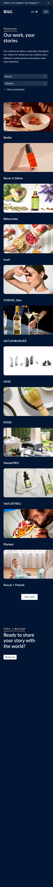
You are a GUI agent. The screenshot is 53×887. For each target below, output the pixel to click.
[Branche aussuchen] (26, 76)
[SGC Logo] (8, 11)
